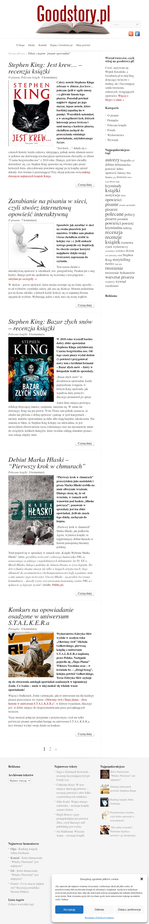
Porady (111, 130)
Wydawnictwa (115, 135)
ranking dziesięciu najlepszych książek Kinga (49, 174)
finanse (108, 177)
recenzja (114, 231)
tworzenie (114, 268)
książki (112, 190)
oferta (123, 195)
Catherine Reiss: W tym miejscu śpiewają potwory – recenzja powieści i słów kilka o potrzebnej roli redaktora (74, 790)
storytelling (121, 259)
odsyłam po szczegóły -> (22, 279)
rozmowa (127, 242)
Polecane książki (30, 77)
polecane (114, 213)
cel (133, 160)
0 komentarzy (49, 77)
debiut (109, 164)
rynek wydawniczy (116, 246)
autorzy (112, 159)
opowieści (113, 199)
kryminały (113, 185)
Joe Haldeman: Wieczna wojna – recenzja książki (70, 833)
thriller (109, 264)
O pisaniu (14, 77)
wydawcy (110, 281)
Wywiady (112, 140)
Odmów (99, 909)
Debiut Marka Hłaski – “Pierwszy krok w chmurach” (47, 462)
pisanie (112, 204)
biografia (125, 160)
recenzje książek (113, 239)
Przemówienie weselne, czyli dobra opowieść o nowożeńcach (122, 816)
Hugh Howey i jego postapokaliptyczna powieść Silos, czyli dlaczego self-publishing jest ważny (72, 820)
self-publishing (111, 255)
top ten (118, 264)
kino (118, 181)
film (128, 173)
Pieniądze (14, 629)
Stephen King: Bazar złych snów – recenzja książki (50, 324)
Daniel (14, 883)
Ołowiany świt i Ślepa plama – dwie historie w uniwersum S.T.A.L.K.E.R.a (47, 701)
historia (122, 177)
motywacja (112, 195)
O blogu (20, 45)
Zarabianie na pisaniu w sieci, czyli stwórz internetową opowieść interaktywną (48, 207)
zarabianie (112, 286)
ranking (127, 228)
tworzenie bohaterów (120, 272)
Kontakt (43, 45)
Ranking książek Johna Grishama (24, 851)
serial (119, 255)
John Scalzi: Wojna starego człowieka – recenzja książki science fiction (73, 805)
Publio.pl (57, 585)
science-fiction (125, 250)
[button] (142, 879)
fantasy (121, 173)
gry (114, 177)
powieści (113, 223)
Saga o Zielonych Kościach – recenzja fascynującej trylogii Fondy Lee (73, 776)
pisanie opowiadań (127, 205)
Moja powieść (83, 45)
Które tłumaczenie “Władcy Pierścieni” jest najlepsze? (122, 775)
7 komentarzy (29, 220)
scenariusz (110, 250)
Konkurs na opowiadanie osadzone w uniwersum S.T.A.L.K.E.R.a (41, 616)
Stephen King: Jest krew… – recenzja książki (45, 67)
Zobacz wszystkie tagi (21, 904)
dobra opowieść (114, 171)
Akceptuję (69, 909)
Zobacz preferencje (129, 909)
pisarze (111, 209)
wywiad (121, 281)
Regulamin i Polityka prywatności (99, 917)
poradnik (122, 219)
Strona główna (16, 53)
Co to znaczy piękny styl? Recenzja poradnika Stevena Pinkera (27, 887)
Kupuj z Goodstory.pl (61, 45)
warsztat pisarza (119, 277)
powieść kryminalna (119, 225)
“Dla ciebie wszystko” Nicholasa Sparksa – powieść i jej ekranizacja (122, 831)
